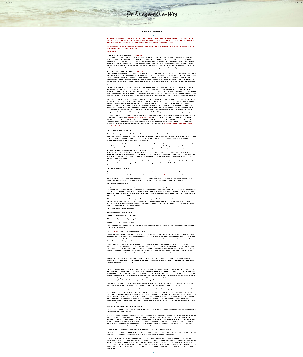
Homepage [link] (294, 2)
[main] (151, 13)
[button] (301, 2)
